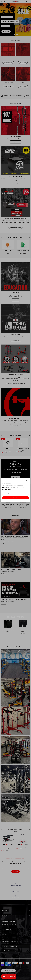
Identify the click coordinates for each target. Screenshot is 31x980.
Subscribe (15, 497)
